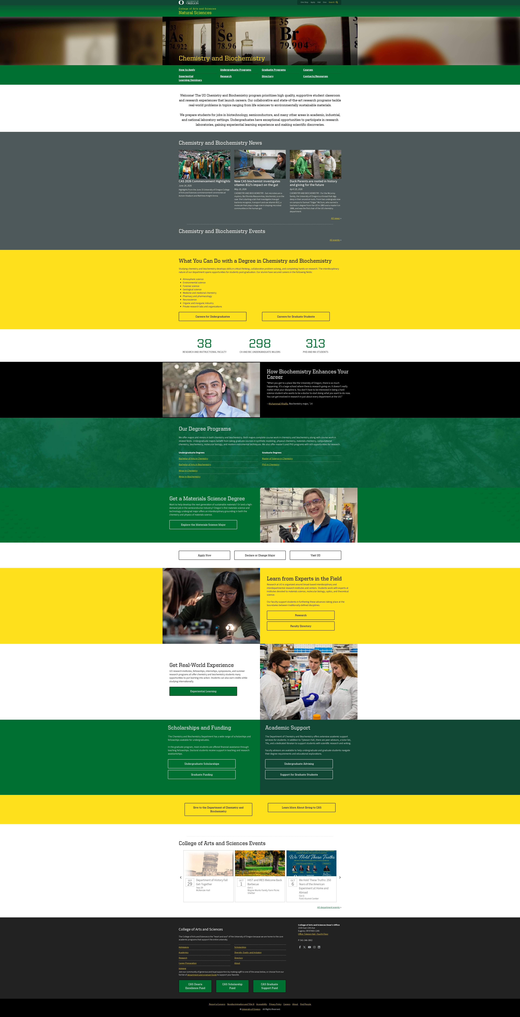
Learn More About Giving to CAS (301, 807)
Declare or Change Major (260, 555)
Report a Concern (217, 1004)
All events (335, 240)
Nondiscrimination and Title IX (240, 1004)
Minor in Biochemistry (189, 476)
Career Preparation (187, 963)
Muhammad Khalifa (278, 403)
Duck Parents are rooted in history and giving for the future (313, 183)
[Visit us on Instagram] (314, 947)
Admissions (184, 947)
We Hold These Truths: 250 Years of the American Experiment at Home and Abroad (311, 876)
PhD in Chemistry (270, 464)
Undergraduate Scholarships (201, 763)
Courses (308, 70)
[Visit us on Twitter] (304, 947)
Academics (183, 952)
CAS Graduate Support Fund (269, 986)
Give (324, 2)
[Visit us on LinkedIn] (319, 947)
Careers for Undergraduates (213, 316)
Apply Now (204, 555)
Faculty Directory (300, 626)
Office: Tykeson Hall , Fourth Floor (313, 934)
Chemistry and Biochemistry (222, 58)
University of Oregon (251, 1009)
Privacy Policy (275, 1004)
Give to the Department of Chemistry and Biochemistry (218, 809)
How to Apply (187, 70)
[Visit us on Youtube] (309, 947)
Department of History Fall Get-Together (208, 876)
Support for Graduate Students (299, 774)
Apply (313, 2)
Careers (286, 1004)
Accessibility (261, 1004)
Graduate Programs (274, 70)
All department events (328, 907)
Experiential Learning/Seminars (190, 78)
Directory (267, 76)
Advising (182, 968)
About (237, 963)
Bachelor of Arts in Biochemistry (195, 464)
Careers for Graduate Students (296, 316)
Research (226, 76)
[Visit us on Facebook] (300, 947)
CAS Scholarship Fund (232, 986)
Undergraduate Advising (299, 763)
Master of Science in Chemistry (277, 458)
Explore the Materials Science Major (203, 524)
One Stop (304, 2)
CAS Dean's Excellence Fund (195, 986)
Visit (319, 2)
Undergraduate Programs (235, 70)
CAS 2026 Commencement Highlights (204, 181)
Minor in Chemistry (188, 470)
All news (335, 218)
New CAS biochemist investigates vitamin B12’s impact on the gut (257, 183)
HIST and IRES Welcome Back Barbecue (260, 876)
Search (331, 2)
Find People (305, 1004)
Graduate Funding (202, 774)
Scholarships (240, 947)
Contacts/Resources (315, 76)
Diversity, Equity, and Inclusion (247, 952)
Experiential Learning (203, 691)
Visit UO (315, 555)
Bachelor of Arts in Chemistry (193, 458)
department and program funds (202, 974)
